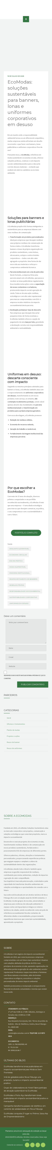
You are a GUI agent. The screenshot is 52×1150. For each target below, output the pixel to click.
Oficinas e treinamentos (16, 724)
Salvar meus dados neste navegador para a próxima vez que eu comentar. (24, 677)
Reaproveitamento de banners (23, 579)
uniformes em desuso (19, 603)
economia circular (18, 555)
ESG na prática (16, 561)
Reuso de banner (13, 742)
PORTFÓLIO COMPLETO (26, 533)
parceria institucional (19, 573)
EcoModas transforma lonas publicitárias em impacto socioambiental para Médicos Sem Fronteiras (23, 1069)
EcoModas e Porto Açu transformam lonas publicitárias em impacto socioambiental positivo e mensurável (26, 1098)
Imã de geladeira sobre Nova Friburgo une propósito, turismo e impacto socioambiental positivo (23, 1080)
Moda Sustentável (17, 567)
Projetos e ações (13, 736)
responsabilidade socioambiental (24, 591)
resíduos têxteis (16, 585)
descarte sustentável (19, 549)
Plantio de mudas (13, 730)
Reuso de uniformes (14, 748)
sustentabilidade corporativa (23, 597)
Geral (9, 718)
